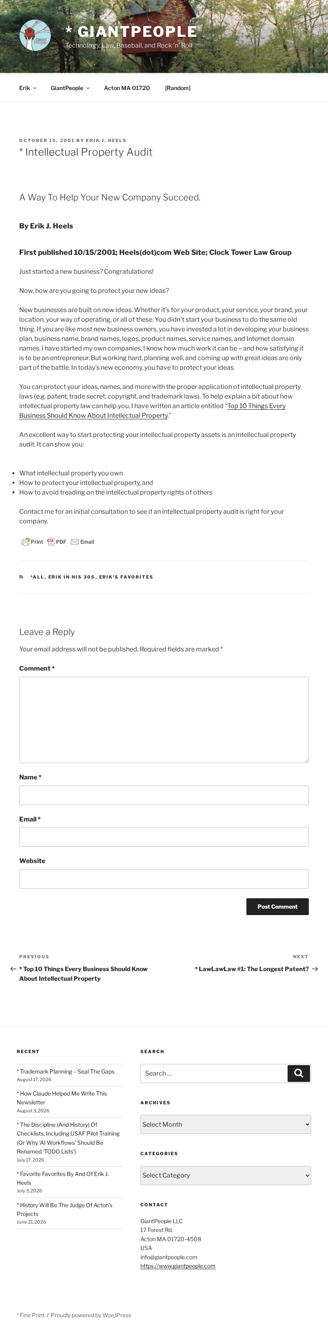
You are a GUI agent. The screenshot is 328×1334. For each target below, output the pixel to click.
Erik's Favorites (126, 577)
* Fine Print (30, 1315)
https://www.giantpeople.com (178, 1265)
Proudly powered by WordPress (91, 1315)
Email (30, 819)
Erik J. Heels (106, 140)
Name (30, 777)
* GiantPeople (131, 31)
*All (37, 577)
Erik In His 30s (72, 577)
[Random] (177, 87)
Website (32, 861)
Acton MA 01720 (127, 87)
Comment (37, 668)
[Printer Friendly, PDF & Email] (58, 541)
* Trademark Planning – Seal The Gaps (65, 1071)
